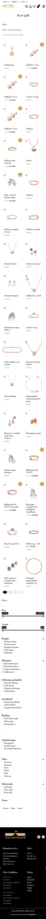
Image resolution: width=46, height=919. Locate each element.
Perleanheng (9, 691)
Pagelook (32, 914)
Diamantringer (10, 642)
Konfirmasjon (9, 746)
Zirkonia (7, 776)
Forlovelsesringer (11, 719)
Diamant (8, 765)
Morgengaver (9, 724)
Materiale (7, 784)
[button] (43, 6)
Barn (23, 2)
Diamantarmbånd (11, 702)
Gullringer (8, 653)
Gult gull (7, 787)
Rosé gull (8, 793)
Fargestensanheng (12, 688)
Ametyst (7, 762)
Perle (6, 768)
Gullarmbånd (9, 705)
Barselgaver (9, 743)
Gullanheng (9, 686)
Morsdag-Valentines (12, 749)
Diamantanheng (11, 683)
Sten (4, 759)
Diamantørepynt (11, 664)
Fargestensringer (11, 647)
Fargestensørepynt (12, 669)
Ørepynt (6, 661)
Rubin (6, 771)
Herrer (14, 2)
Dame (5, 2)
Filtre (4, 600)
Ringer (5, 639)
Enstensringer (10, 644)
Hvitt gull (8, 790)
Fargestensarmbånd (12, 708)
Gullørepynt (9, 672)
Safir (6, 773)
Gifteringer (8, 650)
